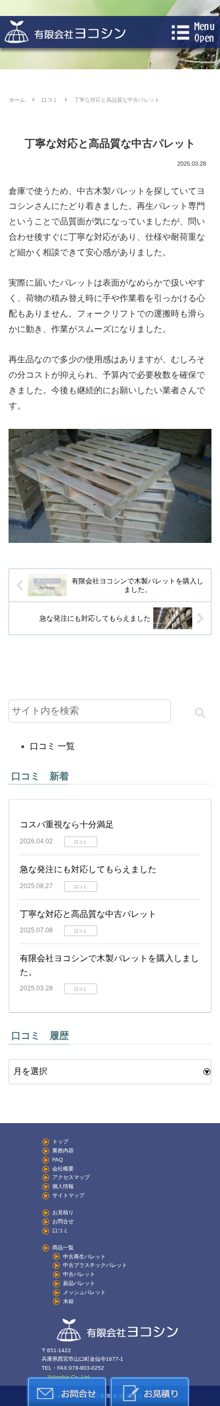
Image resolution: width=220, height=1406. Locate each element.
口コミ (60, 1230)
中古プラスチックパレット (95, 1265)
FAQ (57, 1160)
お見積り (63, 1212)
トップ (60, 1141)
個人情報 (63, 1186)
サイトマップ (68, 1195)
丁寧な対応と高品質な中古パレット (88, 914)
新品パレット (79, 1283)
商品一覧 (63, 1247)
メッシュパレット (84, 1292)
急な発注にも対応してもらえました (88, 869)
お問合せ (63, 1221)
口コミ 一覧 (52, 746)
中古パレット (79, 1274)
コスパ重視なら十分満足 (67, 824)
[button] (200, 712)
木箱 (68, 1301)
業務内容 (63, 1150)
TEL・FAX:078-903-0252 (73, 1368)
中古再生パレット (84, 1256)
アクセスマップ (71, 1177)
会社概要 (63, 1169)
